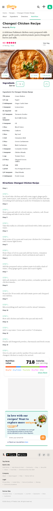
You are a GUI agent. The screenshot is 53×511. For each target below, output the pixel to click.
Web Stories (5, 467)
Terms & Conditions (27, 482)
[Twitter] (44, 455)
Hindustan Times (7, 494)
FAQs (20, 476)
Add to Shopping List (46, 84)
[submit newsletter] (43, 437)
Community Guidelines (10, 484)
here (26, 442)
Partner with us (29, 476)
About (4, 476)
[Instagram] (48, 455)
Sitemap (38, 482)
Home (5, 13)
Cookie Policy (16, 482)
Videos (6, 469)
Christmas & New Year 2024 (27, 469)
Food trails (13, 469)
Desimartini (36, 494)
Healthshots (7, 496)
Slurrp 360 (43, 467)
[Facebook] (39, 455)
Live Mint (28, 494)
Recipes (12, 13)
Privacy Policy (6, 482)
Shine (44, 494)
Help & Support (13, 476)
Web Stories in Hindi (18, 467)
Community (29, 467)
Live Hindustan (19, 494)
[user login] (49, 7)
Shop (36, 467)
